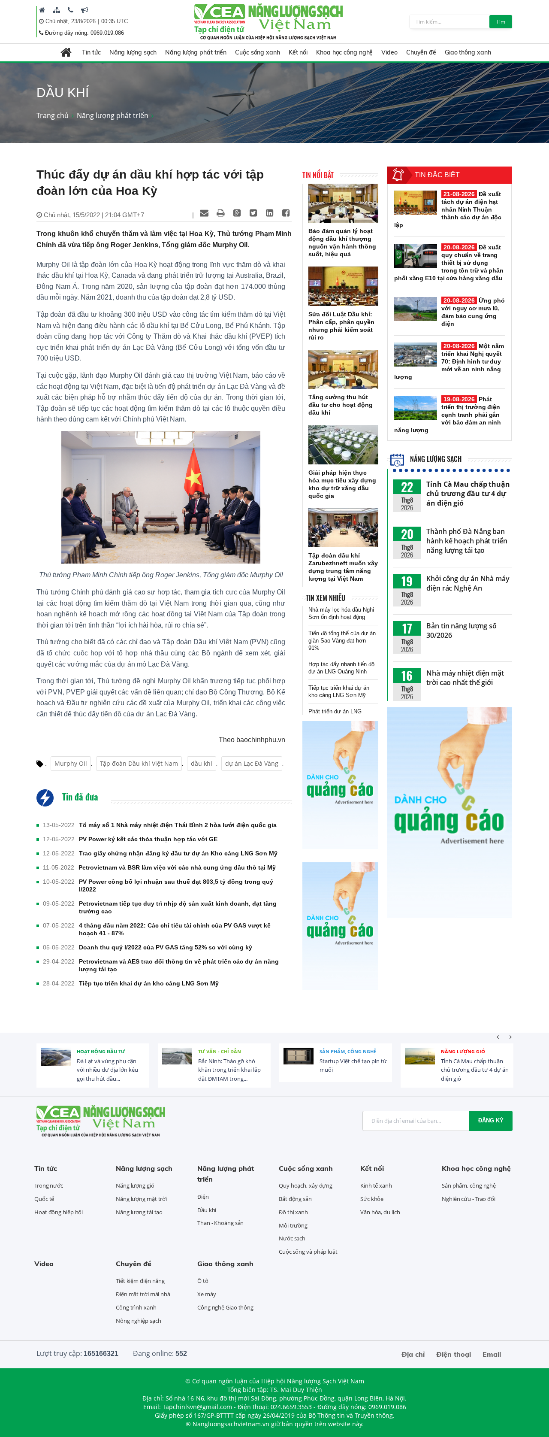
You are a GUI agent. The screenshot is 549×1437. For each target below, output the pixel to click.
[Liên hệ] (70, 10)
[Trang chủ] (42, 10)
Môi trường (293, 1225)
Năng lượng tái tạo (139, 1212)
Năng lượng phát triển (195, 52)
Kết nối (298, 52)
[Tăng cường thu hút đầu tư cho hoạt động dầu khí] (343, 369)
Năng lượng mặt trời (141, 1199)
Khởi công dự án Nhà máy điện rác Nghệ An (468, 583)
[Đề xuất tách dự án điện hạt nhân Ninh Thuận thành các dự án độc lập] (415, 203)
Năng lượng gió (463, 1051)
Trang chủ (52, 115)
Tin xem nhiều (325, 598)
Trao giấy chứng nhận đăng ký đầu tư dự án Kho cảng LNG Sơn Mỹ (178, 853)
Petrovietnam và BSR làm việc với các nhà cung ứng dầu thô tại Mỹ (177, 867)
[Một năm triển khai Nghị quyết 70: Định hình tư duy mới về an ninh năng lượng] (415, 355)
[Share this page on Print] (220, 213)
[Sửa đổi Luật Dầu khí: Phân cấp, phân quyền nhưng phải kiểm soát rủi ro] (343, 286)
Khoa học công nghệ (344, 52)
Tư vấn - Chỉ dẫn (219, 1051)
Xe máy (206, 1294)
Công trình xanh (136, 1307)
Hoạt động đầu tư (101, 1051)
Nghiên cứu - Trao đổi (468, 1199)
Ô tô (202, 1281)
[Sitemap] (56, 10)
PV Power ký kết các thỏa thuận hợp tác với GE (148, 839)
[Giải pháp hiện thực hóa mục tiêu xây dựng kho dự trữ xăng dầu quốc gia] (343, 444)
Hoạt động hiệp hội (58, 1212)
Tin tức (91, 52)
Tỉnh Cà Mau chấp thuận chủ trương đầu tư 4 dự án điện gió (468, 493)
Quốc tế (44, 1199)
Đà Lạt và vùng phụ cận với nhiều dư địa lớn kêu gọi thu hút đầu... (107, 1070)
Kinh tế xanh (376, 1185)
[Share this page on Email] (204, 213)
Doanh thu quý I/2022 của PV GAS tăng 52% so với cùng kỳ (165, 947)
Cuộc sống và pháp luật (308, 1251)
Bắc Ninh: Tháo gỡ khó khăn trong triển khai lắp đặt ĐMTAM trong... (229, 1070)
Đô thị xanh (293, 1212)
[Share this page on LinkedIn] (269, 213)
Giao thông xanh (468, 52)
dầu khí (201, 763)
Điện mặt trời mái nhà (143, 1294)
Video (389, 52)
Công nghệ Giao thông (225, 1307)
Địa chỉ (413, 1354)
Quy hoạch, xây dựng (305, 1185)
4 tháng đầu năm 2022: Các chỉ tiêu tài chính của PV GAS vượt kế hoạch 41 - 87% (175, 929)
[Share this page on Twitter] (253, 213)
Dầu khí (206, 1210)
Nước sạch (292, 1238)
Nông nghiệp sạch (138, 1321)
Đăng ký (491, 1120)
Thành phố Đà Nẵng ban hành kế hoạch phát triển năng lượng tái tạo (466, 541)
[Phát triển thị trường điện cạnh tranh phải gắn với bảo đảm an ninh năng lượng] (415, 408)
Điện (203, 1197)
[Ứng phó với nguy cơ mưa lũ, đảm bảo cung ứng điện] (415, 309)
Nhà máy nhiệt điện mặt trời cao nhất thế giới (465, 677)
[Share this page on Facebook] (286, 213)
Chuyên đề (421, 52)
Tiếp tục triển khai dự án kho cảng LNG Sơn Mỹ (149, 983)
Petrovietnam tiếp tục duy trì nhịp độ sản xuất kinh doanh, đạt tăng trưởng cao (178, 907)
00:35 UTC (114, 21)
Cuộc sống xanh (257, 52)
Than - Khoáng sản (220, 1223)
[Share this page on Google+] (237, 213)
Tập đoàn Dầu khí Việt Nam (139, 763)
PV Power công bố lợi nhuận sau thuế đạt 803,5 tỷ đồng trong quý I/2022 (176, 885)
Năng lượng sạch (133, 52)
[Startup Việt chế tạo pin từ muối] (299, 1063)
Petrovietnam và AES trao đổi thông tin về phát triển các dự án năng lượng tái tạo (179, 965)
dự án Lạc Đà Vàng (251, 763)
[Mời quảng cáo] (84, 10)
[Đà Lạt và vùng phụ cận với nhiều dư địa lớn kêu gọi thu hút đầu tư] (56, 1063)
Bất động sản (295, 1199)
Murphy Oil (70, 763)
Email (492, 1354)
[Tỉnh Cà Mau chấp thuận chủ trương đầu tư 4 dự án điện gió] (420, 1063)
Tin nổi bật (318, 175)
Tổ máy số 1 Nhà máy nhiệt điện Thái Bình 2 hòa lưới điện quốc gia (178, 825)
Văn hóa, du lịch (380, 1212)
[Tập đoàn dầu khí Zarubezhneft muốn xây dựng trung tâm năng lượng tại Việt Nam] (343, 528)
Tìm (500, 21)
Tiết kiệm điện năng (140, 1281)
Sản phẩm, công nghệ (348, 1051)
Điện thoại (453, 1354)
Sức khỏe (371, 1199)
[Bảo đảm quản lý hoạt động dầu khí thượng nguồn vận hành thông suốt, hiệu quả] (343, 203)
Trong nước (48, 1185)
